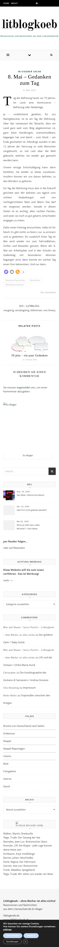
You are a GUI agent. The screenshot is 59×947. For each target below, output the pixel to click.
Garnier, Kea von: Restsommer (20, 865)
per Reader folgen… (15, 541)
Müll (5, 763)
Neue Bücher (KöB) (31, 825)
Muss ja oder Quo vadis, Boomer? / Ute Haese (28, 526)
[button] (6, 272)
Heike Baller (10, 695)
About (14, 3)
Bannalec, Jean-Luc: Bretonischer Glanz (25, 841)
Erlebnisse (9, 733)
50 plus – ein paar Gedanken (29, 355)
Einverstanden (12, 935)
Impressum (29, 687)
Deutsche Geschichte (15, 280)
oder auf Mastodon (14, 547)
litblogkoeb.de (11, 915)
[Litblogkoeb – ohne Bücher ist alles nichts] (29, 24)
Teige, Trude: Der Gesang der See (21, 837)
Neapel (7, 741)
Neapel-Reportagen (14, 748)
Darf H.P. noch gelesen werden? (32, 509)
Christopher (9, 672)
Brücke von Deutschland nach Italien (23, 726)
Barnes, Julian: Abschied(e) (18, 857)
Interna (7, 778)
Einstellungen (12, 941)
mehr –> (8, 580)
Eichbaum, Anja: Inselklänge (19, 853)
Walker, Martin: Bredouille (18, 833)
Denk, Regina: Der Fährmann (19, 861)
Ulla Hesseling (11, 688)
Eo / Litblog (29, 306)
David (6, 786)
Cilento (7, 756)
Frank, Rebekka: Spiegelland (19, 869)
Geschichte (35, 280)
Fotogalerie (9, 771)
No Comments (48, 292)
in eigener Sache (29, 71)
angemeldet (23, 387)
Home (6, 3)
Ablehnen (31, 935)
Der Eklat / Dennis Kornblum (30, 495)
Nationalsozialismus (14, 284)
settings (7, 929)
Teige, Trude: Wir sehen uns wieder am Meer (28, 874)
